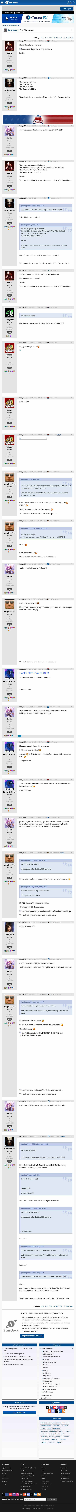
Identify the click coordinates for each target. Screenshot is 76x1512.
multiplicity (65, 1425)
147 (54, 38)
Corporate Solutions (7, 1470)
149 (60, 38)
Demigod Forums (54, 472)
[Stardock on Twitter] (47, 1407)
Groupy (4, 1484)
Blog (43, 1470)
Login (24, 12)
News (43, 1478)
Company (45, 1464)
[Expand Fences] (42, 1367)
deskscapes (56, 1428)
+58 (10, 103)
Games (22, 1464)
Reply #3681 (23, 270)
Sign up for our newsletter (12, 1499)
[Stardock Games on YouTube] (55, 1407)
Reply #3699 (23, 1101)
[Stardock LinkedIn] (60, 1411)
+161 (9, 497)
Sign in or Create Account (32, 1336)
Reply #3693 (23, 780)
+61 (10, 66)
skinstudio (44, 1437)
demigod (58, 1437)
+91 (10, 367)
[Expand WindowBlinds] (42, 1392)
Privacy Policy (26, 1509)
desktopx (68, 1431)
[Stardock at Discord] (53, 1411)
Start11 (4, 1473)
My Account (64, 1470)
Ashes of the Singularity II (27, 1468)
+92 (10, 694)
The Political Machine (26, 1481)
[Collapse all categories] (73, 1348)
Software (5, 1464)
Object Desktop (6, 1468)
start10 (61, 1431)
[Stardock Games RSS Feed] (64, 1411)
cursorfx (51, 1437)
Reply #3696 (23, 922)
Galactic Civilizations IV (27, 1473)
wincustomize (45, 1434)
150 (64, 38)
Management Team (47, 1473)
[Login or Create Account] (68, 2)
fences (43, 1423)
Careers (44, 1476)
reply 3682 (44, 528)
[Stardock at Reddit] (49, 1411)
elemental (54, 1439)
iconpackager (55, 1434)
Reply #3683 (23, 342)
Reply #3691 (23, 707)
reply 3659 (36, 479)
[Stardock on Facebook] (51, 1407)
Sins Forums (53, 41)
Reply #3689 (23, 599)
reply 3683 (36, 1175)
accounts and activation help (49, 1431)
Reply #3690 (23, 669)
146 (50, 38)
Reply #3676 (23, 41)
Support (64, 1464)
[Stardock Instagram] (62, 1407)
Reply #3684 (23, 398)
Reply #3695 (23, 853)
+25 (10, 947)
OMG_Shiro (9, 934)
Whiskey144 (9, 90)
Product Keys (64, 1476)
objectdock (56, 1425)
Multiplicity (5, 1481)
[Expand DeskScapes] (42, 1365)
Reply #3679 (23, 161)
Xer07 (9, 53)
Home (4, 25)
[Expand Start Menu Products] (42, 1386)
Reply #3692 (23, 742)
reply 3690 (43, 860)
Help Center (64, 1468)
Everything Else (13, 25)
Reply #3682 (23, 307)
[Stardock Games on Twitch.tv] (58, 1407)
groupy (43, 1428)
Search (18, 12)
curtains (43, 1442)
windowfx (66, 1437)
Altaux (9, 355)
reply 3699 (40, 1273)
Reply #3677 (23, 78)
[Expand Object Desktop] (42, 1354)
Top (71, 41)
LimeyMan (9, 319)
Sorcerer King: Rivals (26, 1489)
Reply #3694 (23, 817)
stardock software (46, 1425)
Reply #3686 (23, 472)
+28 (10, 151)
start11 (63, 1434)
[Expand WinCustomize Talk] (42, 1389)
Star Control (24, 1478)
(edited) (59, 435)
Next (67, 38)
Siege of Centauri (25, 1486)
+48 (10, 332)
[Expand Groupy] (42, 1370)
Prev (46, 38)
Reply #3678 (23, 126)
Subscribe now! (19, 1412)
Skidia (9, 138)
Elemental (23, 1470)
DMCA (45, 1509)
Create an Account (66, 1473)
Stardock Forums (55, 78)
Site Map (50, 1509)
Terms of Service (36, 1509)
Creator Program (47, 1484)
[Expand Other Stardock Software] (42, 1378)
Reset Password (65, 1478)
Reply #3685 (23, 435)
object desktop (45, 1439)
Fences (4, 1476)
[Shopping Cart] (71, 2)
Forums (44, 1489)
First (42, 38)
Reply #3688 (23, 564)
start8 (49, 1428)
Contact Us (45, 1486)
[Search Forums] (74, 2)
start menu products (62, 1423)
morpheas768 (9, 484)
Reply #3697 (23, 959)
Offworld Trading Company (28, 1484)
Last (71, 38)
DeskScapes (5, 1478)
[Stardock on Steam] (65, 1407)
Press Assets (45, 1481)
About (43, 1468)
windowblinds (51, 1423)
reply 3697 (40, 1002)
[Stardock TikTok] (56, 1411)
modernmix (51, 1442)
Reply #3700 (23, 1136)
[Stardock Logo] (11, 2)
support (59, 1442)
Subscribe (52, 1499)
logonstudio (63, 1439)
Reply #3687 (23, 521)
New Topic (67, 9)
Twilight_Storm (9, 681)
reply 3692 (43, 887)
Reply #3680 (23, 198)
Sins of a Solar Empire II (27, 1476)
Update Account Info (67, 1481)
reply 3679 (36, 225)
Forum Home (9, 12)
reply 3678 (40, 206)
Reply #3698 (23, 994)
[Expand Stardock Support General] (42, 1356)
